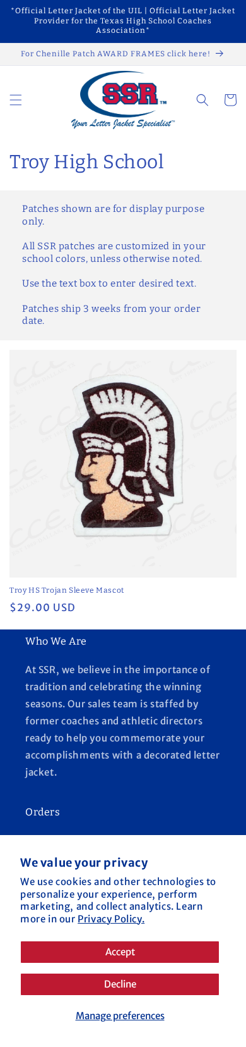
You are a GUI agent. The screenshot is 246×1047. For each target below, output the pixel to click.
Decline (120, 984)
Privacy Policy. (111, 919)
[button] (16, 100)
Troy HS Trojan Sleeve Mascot (66, 590)
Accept (120, 952)
